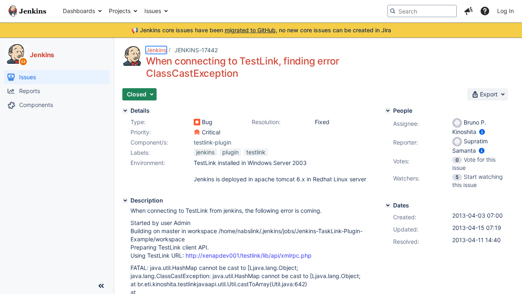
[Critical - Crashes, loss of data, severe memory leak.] (197, 132)
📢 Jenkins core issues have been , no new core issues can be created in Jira (261, 30)
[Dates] (388, 205)
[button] (468, 11)
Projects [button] (119, 10)
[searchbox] (422, 11)
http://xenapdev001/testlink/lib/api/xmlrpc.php (249, 255)
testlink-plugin (212, 142)
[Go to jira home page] (27, 11)
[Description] (125, 200)
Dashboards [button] (79, 10)
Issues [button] (152, 10)
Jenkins (156, 50)
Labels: (140, 152)
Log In (505, 10)
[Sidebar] (101, 286)
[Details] (125, 111)
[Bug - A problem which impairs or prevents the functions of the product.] (197, 122)
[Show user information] (482, 131)
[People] (388, 111)
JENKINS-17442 (196, 50)
